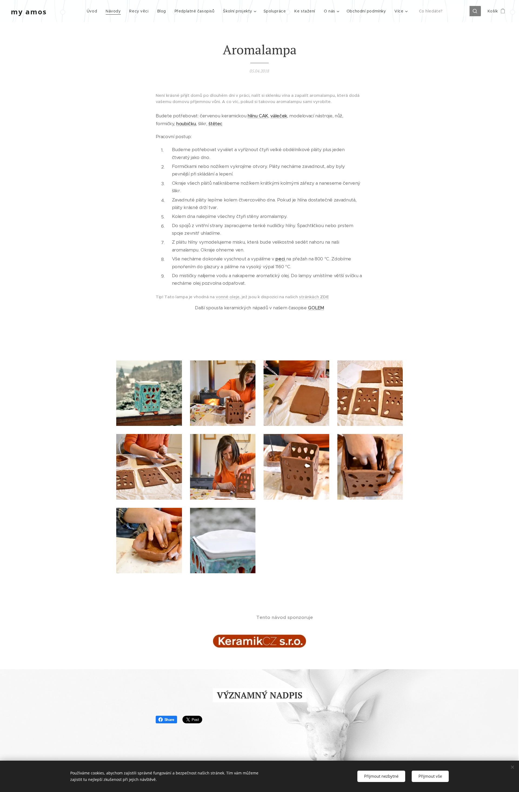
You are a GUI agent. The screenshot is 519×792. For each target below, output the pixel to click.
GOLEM (316, 308)
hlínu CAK (258, 116)
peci (280, 259)
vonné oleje (227, 296)
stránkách (314, 296)
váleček (278, 116)
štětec (215, 124)
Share (169, 719)
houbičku (186, 124)
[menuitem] (93, 11)
